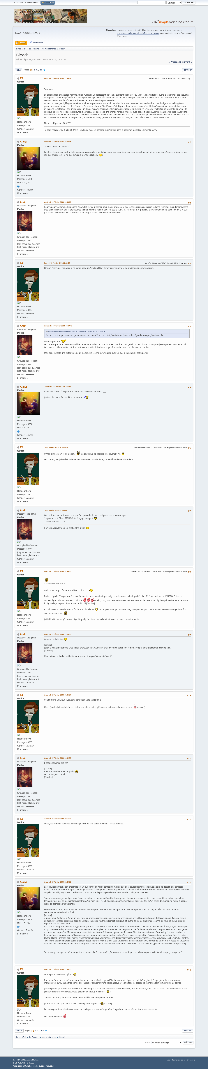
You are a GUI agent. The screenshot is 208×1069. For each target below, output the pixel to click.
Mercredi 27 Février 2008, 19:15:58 (57, 634)
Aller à (147, 1042)
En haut (19, 1030)
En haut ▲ (191, 1060)
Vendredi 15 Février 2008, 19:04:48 (57, 141)
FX (21, 78)
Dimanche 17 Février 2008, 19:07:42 (58, 326)
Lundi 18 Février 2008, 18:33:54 (56, 447)
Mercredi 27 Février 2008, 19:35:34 (57, 695)
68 (41, 69)
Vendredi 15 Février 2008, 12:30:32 (57, 78)
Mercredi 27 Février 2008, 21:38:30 (57, 969)
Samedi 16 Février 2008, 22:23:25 (57, 263)
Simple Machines (33, 1060)
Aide (168, 1060)
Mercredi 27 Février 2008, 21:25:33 (57, 882)
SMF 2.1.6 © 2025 (19, 1060)
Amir (23, 202)
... (38, 69)
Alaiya (24, 141)
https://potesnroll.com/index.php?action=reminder (138, 33)
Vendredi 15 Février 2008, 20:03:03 (57, 202)
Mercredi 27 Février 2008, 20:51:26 (57, 819)
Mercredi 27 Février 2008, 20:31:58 (57, 758)
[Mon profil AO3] (18, 186)
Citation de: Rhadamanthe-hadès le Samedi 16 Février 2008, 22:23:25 (76, 331)
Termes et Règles (178, 1060)
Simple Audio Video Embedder (24, 1063)
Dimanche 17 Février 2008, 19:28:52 (58, 387)
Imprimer (188, 70)
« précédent (175, 62)
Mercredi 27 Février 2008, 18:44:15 (57, 571)
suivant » (187, 62)
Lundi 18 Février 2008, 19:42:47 (56, 510)
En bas (18, 70)
